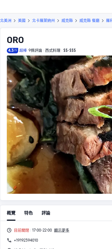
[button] (103, 6)
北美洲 (5, 20)
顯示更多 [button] (61, 230)
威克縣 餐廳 (89, 20)
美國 (22, 20)
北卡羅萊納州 (43, 20)
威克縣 (67, 20)
